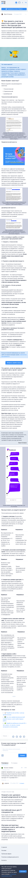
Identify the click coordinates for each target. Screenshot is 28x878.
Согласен (23, 871)
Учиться (5, 736)
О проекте (4, 847)
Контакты (4, 860)
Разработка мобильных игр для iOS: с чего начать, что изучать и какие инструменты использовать (14, 725)
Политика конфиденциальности (10, 857)
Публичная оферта (6, 853)
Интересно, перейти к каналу (14, 362)
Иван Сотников (8, 14)
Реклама (3, 850)
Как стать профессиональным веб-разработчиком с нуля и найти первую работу (14, 718)
